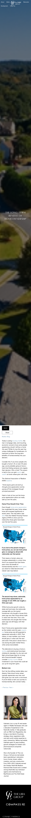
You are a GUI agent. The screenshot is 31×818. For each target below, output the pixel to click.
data (3, 516)
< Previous (5, 687)
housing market (17, 441)
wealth (4, 474)
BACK (5, 428)
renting (4, 651)
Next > (11, 687)
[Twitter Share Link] (7, 437)
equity (19, 472)
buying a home (13, 659)
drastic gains (22, 567)
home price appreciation (19, 507)
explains (9, 481)
